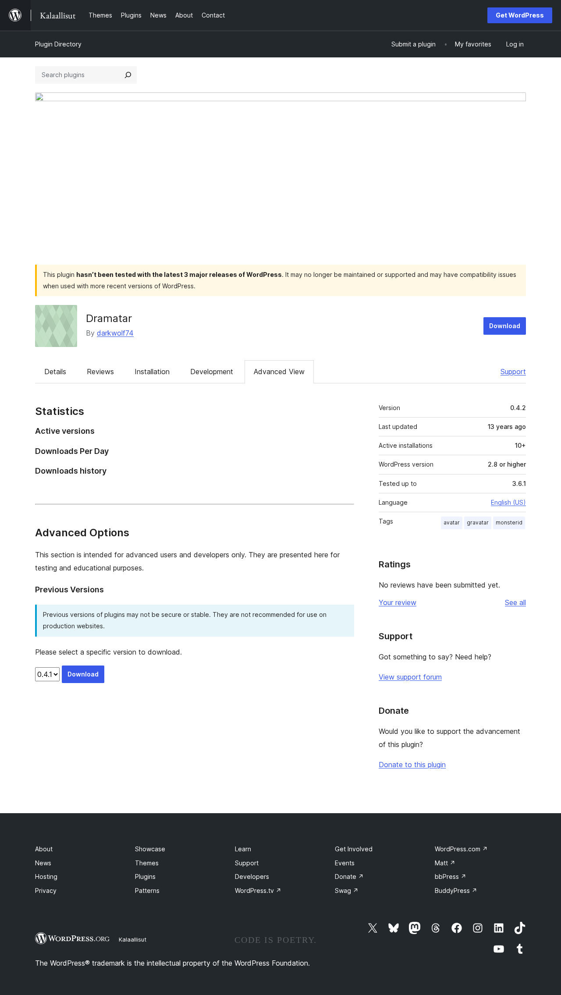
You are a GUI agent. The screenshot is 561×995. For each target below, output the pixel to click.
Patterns (147, 890)
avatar (452, 522)
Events (345, 863)
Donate (349, 876)
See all (515, 602)
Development (211, 371)
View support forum (410, 677)
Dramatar (109, 318)
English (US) (508, 502)
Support (513, 371)
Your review (397, 602)
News (43, 863)
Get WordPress (520, 15)
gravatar (478, 522)
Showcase (150, 849)
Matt (445, 863)
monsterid (509, 522)
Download (504, 325)
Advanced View (279, 371)
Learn (243, 849)
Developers (252, 876)
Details (55, 371)
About (44, 849)
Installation (152, 371)
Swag (347, 890)
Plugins (145, 876)
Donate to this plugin (412, 764)
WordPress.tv (258, 890)
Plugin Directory (58, 44)
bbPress (450, 876)
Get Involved (354, 849)
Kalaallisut (132, 939)
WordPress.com (461, 849)
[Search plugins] (128, 75)
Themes (147, 863)
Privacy (46, 890)
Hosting (46, 876)
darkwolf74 (115, 333)
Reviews (100, 371)
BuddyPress (456, 890)
